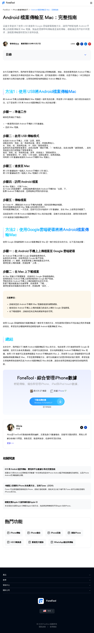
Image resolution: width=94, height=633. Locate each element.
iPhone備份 (35, 533)
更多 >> (10, 443)
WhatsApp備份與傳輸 (63, 542)
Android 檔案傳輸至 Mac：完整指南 (44, 10)
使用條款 (53, 627)
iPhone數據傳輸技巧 (20, 10)
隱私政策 (42, 627)
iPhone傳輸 (15, 533)
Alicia (17, 44)
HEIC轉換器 (16, 542)
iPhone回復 (56, 533)
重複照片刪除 (38, 542)
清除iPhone (76, 533)
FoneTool (10, 3)
